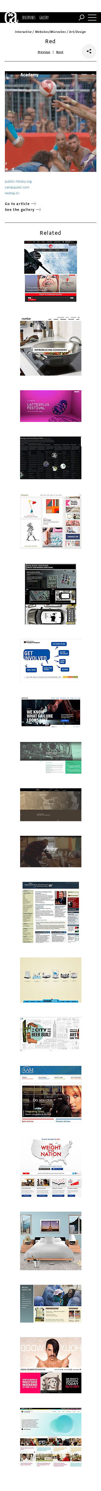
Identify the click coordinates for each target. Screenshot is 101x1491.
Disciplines (28, 17)
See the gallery (20, 209)
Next (59, 52)
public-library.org (18, 181)
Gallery (44, 17)
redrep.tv (12, 193)
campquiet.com (17, 187)
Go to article (17, 204)
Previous (44, 52)
